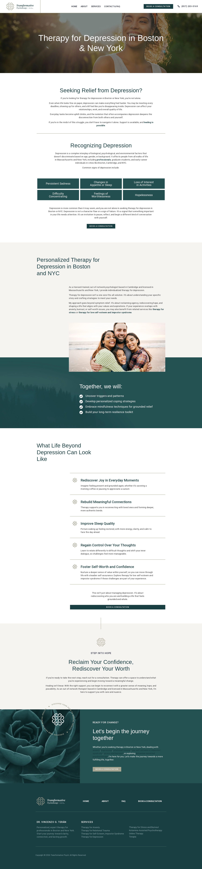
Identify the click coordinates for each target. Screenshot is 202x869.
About (84, 6)
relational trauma (122, 750)
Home (74, 6)
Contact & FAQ (112, 6)
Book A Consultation (150, 801)
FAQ (123, 801)
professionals (104, 159)
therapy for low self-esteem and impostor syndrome (105, 312)
